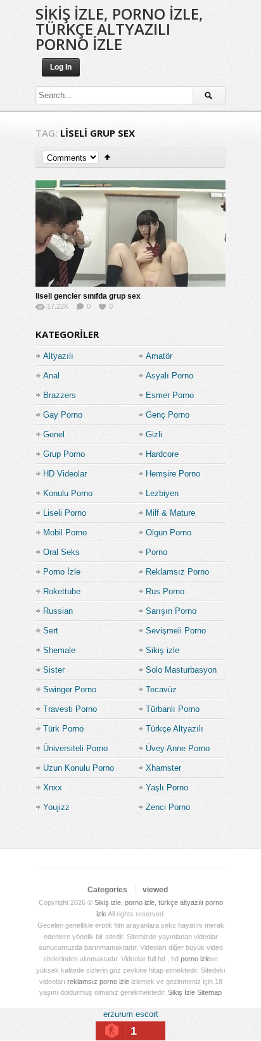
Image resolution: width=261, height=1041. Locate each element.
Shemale (59, 650)
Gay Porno (62, 415)
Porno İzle (61, 572)
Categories (107, 889)
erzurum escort (130, 1014)
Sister (54, 670)
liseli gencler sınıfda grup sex (88, 296)
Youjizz (56, 807)
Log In (61, 67)
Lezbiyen (162, 493)
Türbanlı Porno (173, 709)
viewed (155, 889)
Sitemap (209, 992)
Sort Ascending (107, 157)
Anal (51, 375)
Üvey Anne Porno (178, 748)
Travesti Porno (70, 709)
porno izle (195, 959)
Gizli (154, 434)
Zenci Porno (168, 807)
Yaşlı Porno (167, 787)
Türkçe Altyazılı (174, 728)
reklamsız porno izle (98, 981)
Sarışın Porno (171, 611)
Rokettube (61, 591)
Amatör (159, 356)
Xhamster (163, 768)
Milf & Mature (170, 513)
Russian (58, 611)
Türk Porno (63, 728)
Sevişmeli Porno (176, 630)
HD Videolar (65, 473)
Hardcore (162, 454)
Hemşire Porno (173, 473)
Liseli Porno (64, 513)
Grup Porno (64, 454)
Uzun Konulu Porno (78, 768)
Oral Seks (61, 552)
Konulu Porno (67, 493)
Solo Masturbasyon (181, 670)
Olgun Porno (168, 532)
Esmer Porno (170, 395)
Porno (156, 552)
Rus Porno (165, 591)
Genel (54, 434)
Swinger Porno (69, 689)
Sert (50, 630)
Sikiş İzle (181, 992)
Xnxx (52, 787)
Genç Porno (167, 415)
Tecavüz (161, 689)
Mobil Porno (65, 532)
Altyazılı (58, 356)
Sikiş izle (162, 650)
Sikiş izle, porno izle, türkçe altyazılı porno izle (119, 28)
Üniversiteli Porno (75, 748)
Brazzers (59, 395)
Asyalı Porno (169, 375)
